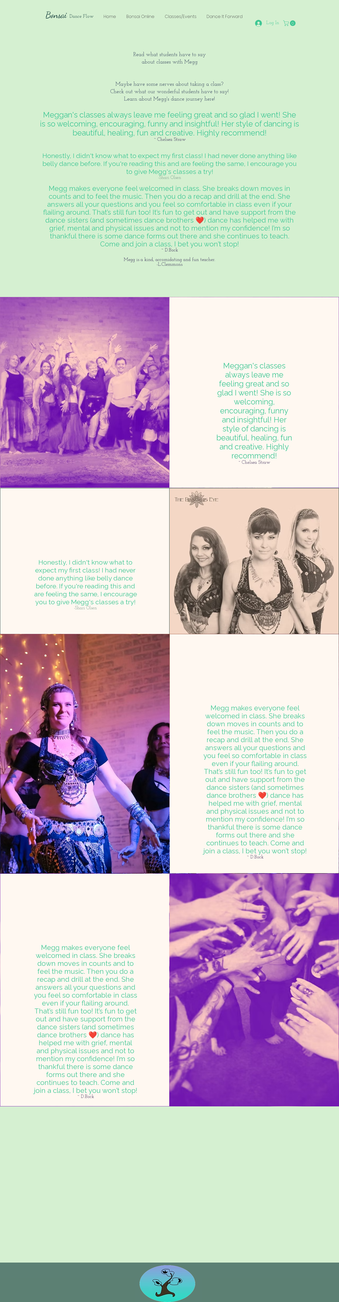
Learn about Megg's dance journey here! (169, 99)
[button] (290, 23)
